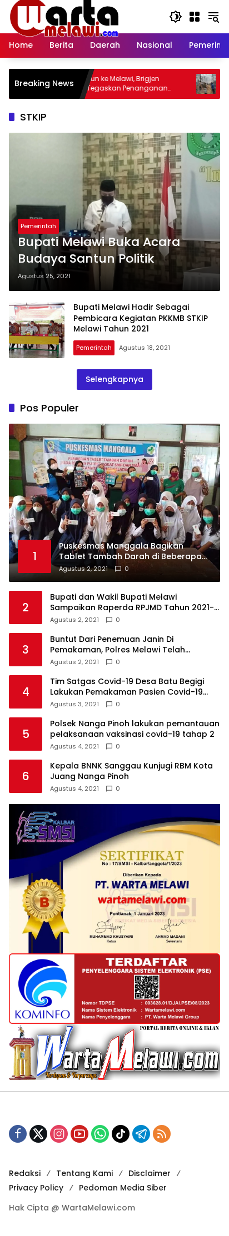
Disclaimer (149, 1173)
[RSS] (162, 1134)
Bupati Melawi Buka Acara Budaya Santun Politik (99, 251)
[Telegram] (141, 1134)
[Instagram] (59, 1134)
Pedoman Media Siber (123, 1187)
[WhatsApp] (100, 1134)
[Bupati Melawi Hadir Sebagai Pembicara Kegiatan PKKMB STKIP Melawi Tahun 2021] (36, 330)
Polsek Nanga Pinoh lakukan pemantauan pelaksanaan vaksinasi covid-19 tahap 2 (135, 729)
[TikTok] (121, 1134)
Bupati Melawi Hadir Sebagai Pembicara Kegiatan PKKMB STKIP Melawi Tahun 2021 (140, 318)
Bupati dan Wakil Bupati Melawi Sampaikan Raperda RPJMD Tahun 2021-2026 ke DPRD (132, 603)
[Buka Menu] (194, 16)
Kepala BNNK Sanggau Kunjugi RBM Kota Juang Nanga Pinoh (131, 771)
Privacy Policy (36, 1187)
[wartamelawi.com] (64, 16)
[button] (175, 16)
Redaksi (25, 1173)
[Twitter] (38, 1134)
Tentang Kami (84, 1173)
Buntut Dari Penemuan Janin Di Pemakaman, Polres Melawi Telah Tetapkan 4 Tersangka (117, 645)
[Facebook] (18, 1134)
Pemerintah (38, 226)
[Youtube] (79, 1134)
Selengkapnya (114, 379)
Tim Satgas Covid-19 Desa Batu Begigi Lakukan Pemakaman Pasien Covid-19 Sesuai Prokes (127, 687)
